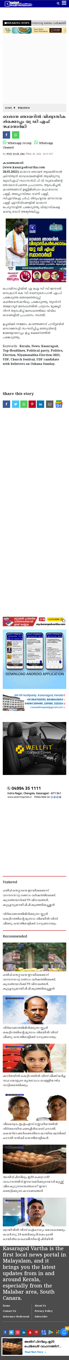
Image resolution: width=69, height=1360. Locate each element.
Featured (10, 882)
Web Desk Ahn (15, 154)
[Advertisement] (34, 69)
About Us (40, 1305)
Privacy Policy (44, 1311)
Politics (24, 108)
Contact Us (9, 1311)
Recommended (15, 937)
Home (8, 108)
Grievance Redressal (16, 1316)
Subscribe (41, 1316)
